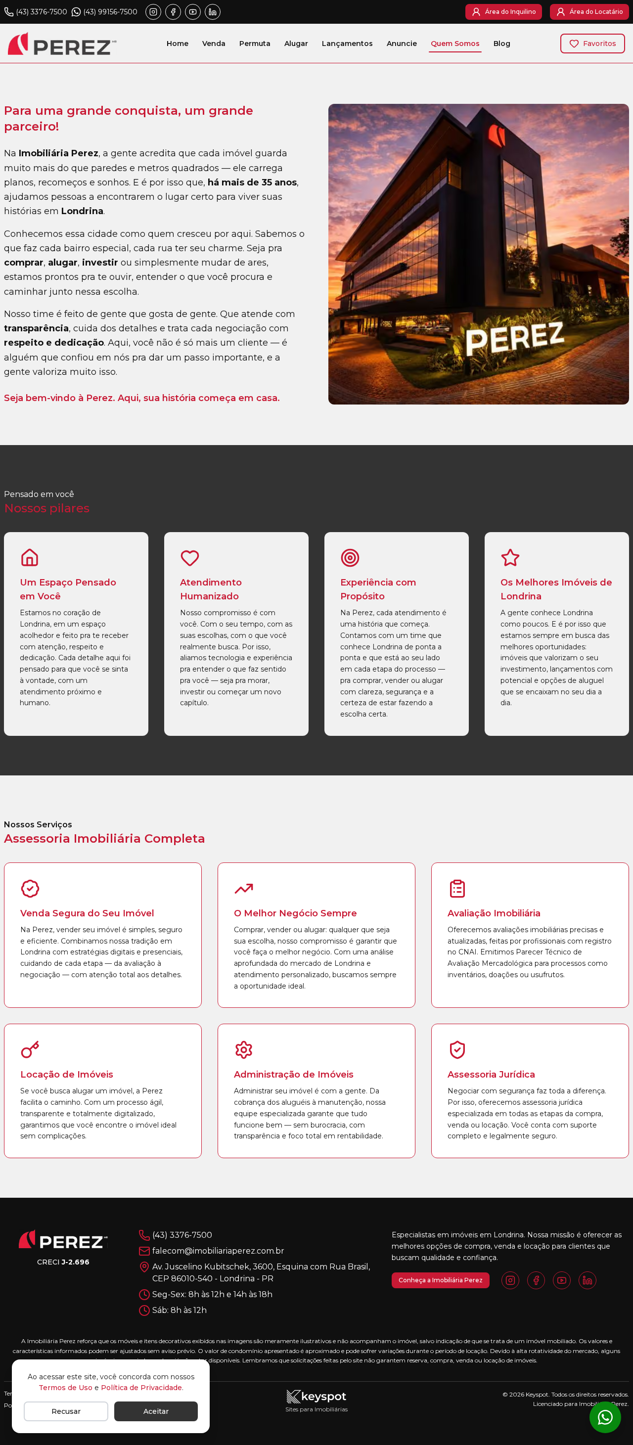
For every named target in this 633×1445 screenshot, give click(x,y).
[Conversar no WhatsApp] (605, 1417)
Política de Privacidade (141, 1387)
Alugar (296, 43)
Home (177, 43)
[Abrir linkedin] (213, 12)
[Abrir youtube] (193, 12)
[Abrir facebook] (173, 12)
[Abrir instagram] (153, 12)
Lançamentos (347, 43)
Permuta (255, 43)
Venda (214, 43)
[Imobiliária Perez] (63, 1238)
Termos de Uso (65, 1387)
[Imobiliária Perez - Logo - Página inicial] (62, 43)
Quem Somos (455, 43)
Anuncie (402, 43)
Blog (502, 43)
